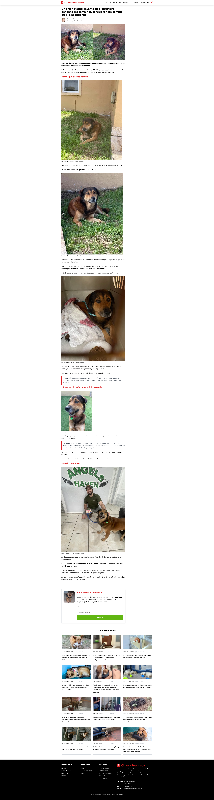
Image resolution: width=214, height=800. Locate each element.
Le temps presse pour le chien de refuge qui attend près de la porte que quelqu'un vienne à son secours (106, 657)
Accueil (82, 768)
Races (125, 2)
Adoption (64, 773)
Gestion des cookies (105, 773)
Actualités (64, 768)
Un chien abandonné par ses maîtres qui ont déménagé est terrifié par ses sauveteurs (107, 719)
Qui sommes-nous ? (86, 771)
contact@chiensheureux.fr (133, 788)
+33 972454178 (128, 786)
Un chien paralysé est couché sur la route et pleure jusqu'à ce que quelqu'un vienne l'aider (137, 719)
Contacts (83, 773)
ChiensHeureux (74, 2)
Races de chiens (66, 771)
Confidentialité (104, 771)
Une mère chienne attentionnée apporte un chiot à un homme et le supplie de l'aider (76, 657)
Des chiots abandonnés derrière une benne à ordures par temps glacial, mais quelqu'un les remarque (137, 749)
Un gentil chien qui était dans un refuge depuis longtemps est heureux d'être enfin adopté (75, 687)
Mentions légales (104, 768)
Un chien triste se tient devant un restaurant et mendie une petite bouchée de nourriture (76, 719)
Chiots (63, 776)
